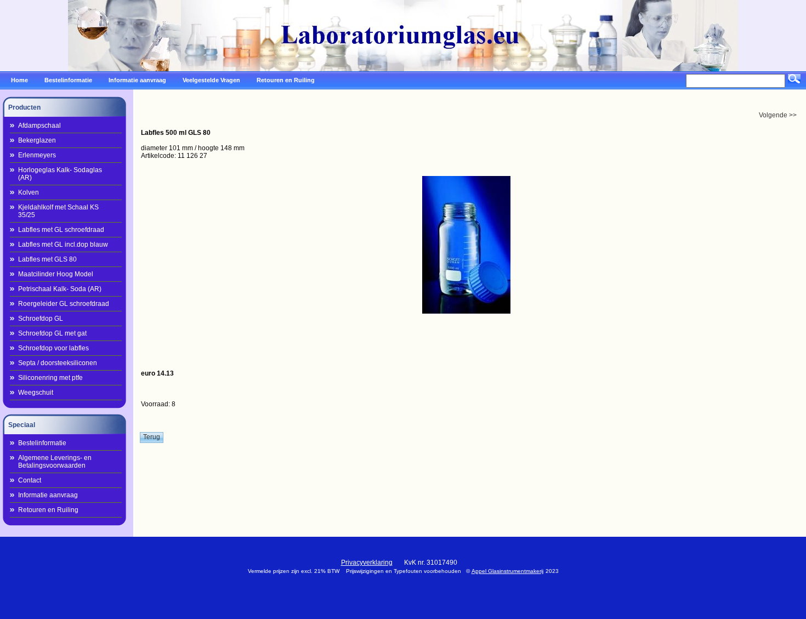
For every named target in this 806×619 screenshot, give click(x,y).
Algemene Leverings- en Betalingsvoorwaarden (55, 461)
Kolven (28, 192)
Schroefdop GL (40, 318)
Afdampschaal (39, 125)
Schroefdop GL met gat (52, 333)
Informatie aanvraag (48, 495)
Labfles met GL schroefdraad (61, 230)
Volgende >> (778, 115)
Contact (29, 480)
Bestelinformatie (42, 443)
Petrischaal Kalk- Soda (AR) (59, 289)
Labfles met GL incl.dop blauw (63, 244)
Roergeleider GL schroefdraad (63, 304)
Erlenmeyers (37, 155)
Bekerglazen (37, 140)
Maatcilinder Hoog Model (55, 274)
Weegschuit (35, 392)
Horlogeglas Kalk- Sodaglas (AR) (60, 173)
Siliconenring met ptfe (50, 378)
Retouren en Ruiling (48, 510)
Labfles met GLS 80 (47, 259)
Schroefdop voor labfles (53, 348)
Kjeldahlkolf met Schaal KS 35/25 (58, 211)
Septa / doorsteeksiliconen (57, 363)
